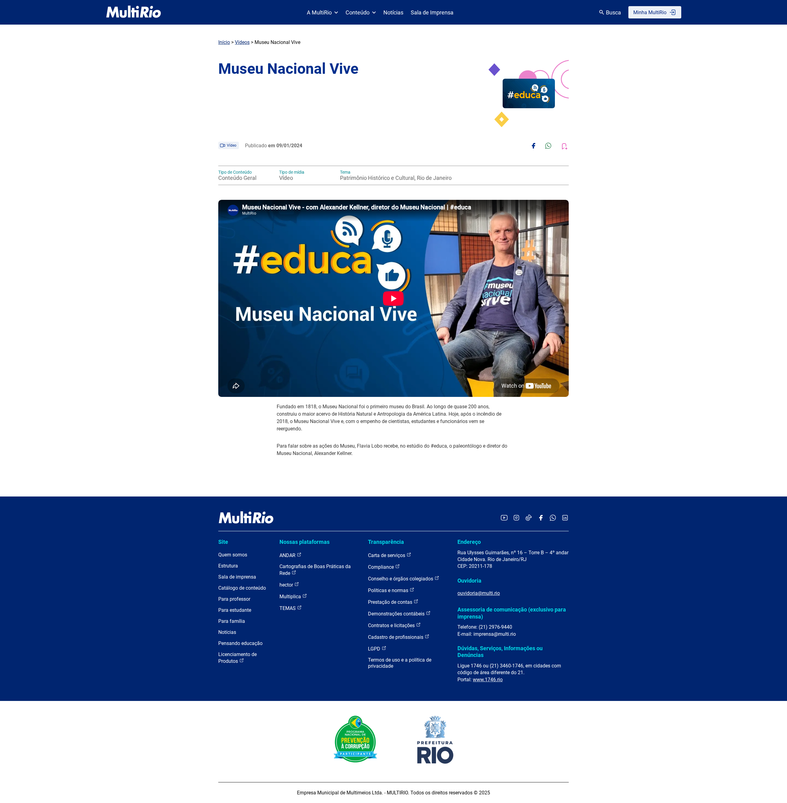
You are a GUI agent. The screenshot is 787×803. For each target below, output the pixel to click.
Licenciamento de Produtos (237, 657)
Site (223, 542)
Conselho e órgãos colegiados (401, 579)
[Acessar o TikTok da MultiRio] (528, 518)
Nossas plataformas (304, 542)
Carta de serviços (387, 555)
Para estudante (234, 610)
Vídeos (242, 42)
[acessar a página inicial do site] (133, 12)
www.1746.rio (488, 679)
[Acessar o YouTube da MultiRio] (504, 518)
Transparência (386, 542)
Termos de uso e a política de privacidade (399, 663)
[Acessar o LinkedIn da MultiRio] (565, 518)
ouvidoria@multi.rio (478, 593)
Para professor (234, 599)
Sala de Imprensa (432, 12)
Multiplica (290, 596)
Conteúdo (358, 12)
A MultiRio (319, 12)
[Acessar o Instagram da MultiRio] (516, 518)
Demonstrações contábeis (397, 614)
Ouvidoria (469, 580)
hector (286, 585)
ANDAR (288, 555)
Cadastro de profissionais (396, 637)
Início (224, 42)
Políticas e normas (388, 590)
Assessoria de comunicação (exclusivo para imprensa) (511, 612)
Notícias (393, 12)
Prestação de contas (390, 602)
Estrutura (228, 566)
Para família (231, 621)
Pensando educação (240, 643)
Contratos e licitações (392, 625)
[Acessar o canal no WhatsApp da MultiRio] (553, 518)
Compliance (381, 567)
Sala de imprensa (237, 577)
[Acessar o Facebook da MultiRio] (540, 518)
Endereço (469, 542)
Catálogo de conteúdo (242, 588)
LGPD (375, 649)
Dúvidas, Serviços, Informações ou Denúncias (500, 651)
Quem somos (232, 555)
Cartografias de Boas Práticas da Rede (315, 570)
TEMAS (288, 608)
